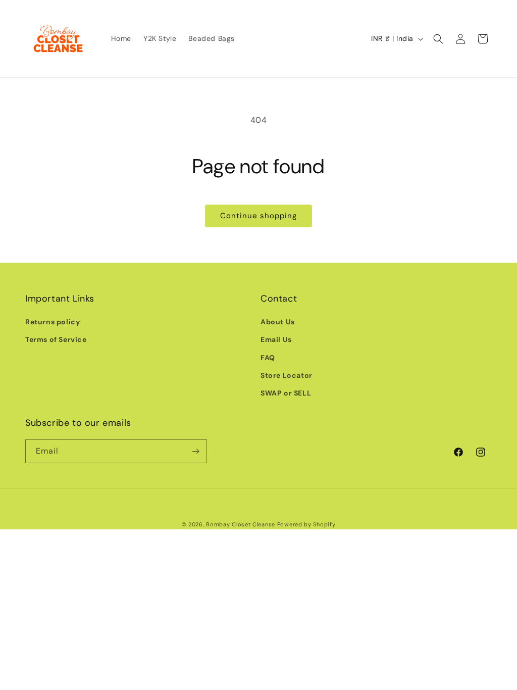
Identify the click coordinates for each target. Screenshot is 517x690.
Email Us (276, 339)
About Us (278, 321)
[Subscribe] (195, 451)
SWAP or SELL (286, 393)
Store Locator (287, 375)
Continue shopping (258, 216)
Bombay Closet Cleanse (240, 524)
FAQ (268, 357)
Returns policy (52, 321)
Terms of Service (56, 339)
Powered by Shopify (306, 524)
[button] (438, 39)
